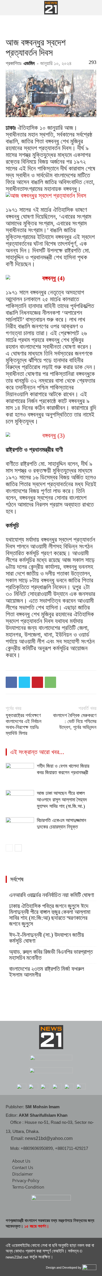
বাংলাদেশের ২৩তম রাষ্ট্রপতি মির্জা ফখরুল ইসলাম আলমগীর (46, 972)
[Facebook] (11, 682)
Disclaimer (22, 1174)
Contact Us (22, 1167)
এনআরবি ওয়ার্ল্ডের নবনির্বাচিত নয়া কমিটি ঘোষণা (51, 895)
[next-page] (18, 847)
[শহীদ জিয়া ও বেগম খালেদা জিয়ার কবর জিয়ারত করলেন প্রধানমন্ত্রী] (20, 772)
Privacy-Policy (25, 1180)
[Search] (94, 7)
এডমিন (29, 63)
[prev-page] (9, 847)
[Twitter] (24, 682)
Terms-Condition (28, 1187)
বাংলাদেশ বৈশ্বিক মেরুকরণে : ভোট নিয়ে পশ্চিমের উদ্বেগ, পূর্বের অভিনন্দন (74, 721)
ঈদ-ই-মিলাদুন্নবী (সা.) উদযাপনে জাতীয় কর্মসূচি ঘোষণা (46, 938)
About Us (21, 1161)
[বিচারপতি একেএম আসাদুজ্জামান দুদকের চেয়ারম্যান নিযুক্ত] (20, 827)
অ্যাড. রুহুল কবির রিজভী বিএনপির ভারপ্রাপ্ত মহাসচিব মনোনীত (51, 955)
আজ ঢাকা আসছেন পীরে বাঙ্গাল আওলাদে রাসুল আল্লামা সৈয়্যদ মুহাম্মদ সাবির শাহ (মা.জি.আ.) (62, 799)
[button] (10, 7)
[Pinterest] (37, 682)
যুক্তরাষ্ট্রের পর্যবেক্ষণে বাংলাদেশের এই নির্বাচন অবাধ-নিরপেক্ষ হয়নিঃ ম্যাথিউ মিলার (23, 724)
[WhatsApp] (50, 682)
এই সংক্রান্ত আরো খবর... (37, 752)
